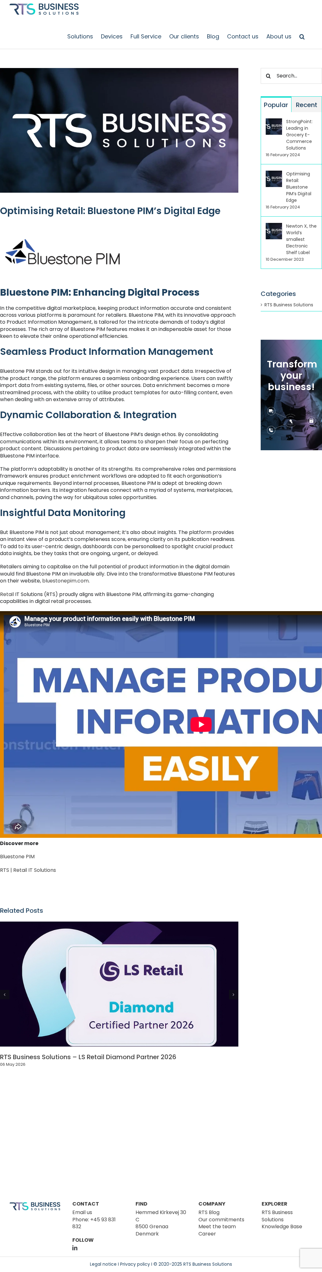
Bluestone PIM (17, 856)
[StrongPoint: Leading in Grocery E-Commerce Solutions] (274, 121)
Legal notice (103, 1264)
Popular (276, 104)
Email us (82, 1212)
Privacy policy (135, 1264)
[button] (302, 37)
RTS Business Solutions (288, 305)
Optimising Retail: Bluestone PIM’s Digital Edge (298, 187)
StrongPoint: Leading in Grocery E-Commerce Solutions (299, 134)
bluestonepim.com (65, 580)
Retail (7, 594)
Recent (306, 104)
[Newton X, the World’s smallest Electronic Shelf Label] (274, 226)
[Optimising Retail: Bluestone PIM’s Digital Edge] (274, 174)
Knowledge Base (282, 1226)
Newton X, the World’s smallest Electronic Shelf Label (301, 239)
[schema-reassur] (255, 1112)
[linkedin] (74, 1247)
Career (207, 1233)
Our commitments (221, 1219)
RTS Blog (208, 1212)
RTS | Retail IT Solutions (28, 870)
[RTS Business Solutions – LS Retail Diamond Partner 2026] (119, 925)
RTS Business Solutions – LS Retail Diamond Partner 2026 (88, 1057)
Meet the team (217, 1226)
